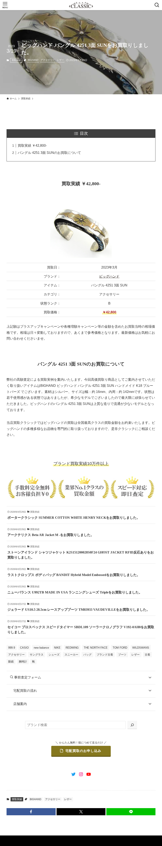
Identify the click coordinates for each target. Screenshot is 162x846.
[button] (31, 811)
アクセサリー (48, 60)
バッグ (87, 654)
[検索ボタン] (157, 5)
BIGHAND (33, 60)
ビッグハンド (109, 276)
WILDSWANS (140, 647)
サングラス (36, 654)
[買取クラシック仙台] (81, 5)
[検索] (132, 725)
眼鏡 (11, 661)
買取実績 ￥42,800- (32, 145)
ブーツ (122, 654)
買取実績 (16, 60)
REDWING (72, 647)
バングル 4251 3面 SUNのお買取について (49, 152)
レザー (60, 60)
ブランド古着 (105, 654)
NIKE (57, 647)
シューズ (54, 654)
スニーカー (71, 654)
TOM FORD (120, 647)
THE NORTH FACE (96, 647)
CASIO (24, 647)
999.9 (11, 647)
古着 (147, 654)
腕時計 (23, 661)
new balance (41, 647)
